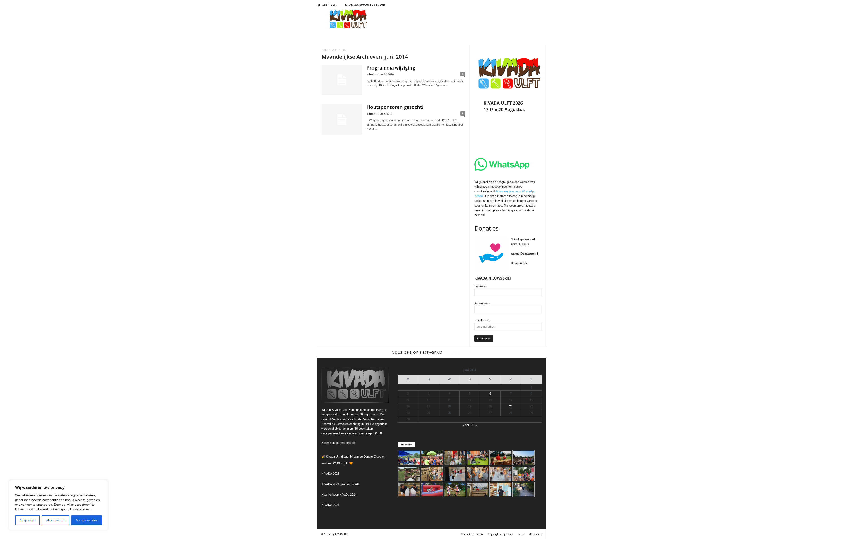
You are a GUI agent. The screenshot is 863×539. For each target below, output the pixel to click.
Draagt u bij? (519, 263)
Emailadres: (482, 320)
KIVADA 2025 (330, 473)
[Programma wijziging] (342, 80)
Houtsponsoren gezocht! (395, 107)
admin (371, 74)
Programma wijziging (391, 68)
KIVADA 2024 (330, 505)
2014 (334, 50)
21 (510, 406)
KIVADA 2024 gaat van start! (340, 484)
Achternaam (482, 303)
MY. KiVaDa (535, 534)
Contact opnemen (472, 534)
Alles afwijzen (55, 520)
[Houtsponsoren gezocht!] (342, 119)
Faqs (520, 534)
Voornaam (480, 286)
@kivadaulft (457, 352)
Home (325, 50)
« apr (466, 425)
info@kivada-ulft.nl (369, 443)
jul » (474, 425)
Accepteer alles (87, 520)
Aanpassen (28, 520)
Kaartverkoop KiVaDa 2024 (338, 494)
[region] (58, 505)
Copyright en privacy (500, 534)
